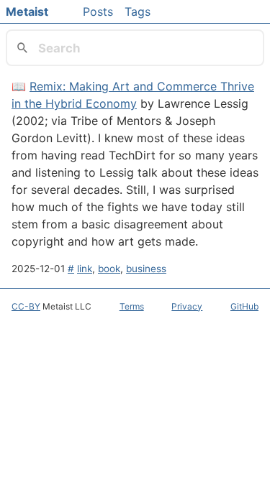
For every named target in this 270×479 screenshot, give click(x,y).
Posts (98, 11)
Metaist (27, 11)
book (109, 268)
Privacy (186, 306)
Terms (132, 306)
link (84, 268)
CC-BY (26, 306)
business (146, 268)
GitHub (244, 306)
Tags (137, 11)
